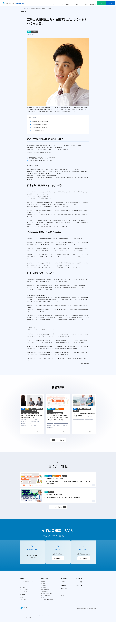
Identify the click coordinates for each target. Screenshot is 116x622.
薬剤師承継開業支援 (45, 589)
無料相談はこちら (58, 558)
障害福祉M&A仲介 (44, 587)
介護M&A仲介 (44, 585)
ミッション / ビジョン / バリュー (26, 581)
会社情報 (94, 1)
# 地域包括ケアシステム (31, 423)
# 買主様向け (30, 419)
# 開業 (33, 34)
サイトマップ (22, 617)
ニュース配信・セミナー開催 (47, 599)
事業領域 (21, 597)
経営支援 (42, 597)
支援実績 (63, 4)
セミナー (87, 4)
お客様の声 (68, 4)
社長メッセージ (23, 585)
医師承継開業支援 (44, 591)
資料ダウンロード (80, 578)
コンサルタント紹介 (24, 589)
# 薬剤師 (29, 34)
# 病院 (35, 419)
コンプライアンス (59, 615)
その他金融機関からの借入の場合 (38, 127)
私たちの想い (88, 1)
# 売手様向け (24, 419)
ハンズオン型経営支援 (45, 595)
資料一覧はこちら (83, 558)
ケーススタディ (75, 4)
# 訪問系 (23, 423)
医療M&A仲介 (44, 583)
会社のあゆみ (22, 587)
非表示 (34, 117)
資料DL (102, 3)
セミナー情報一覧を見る (56, 507)
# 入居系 (37, 421)
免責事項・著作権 (67, 615)
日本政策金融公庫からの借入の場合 (39, 124)
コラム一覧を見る (60, 440)
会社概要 (21, 583)
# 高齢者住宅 (24, 425)
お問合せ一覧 (79, 585)
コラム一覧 (23, 11)
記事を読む (39, 431)
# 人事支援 (30, 425)
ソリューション (55, 4)
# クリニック (24, 421)
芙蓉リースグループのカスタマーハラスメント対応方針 (30, 615)
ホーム (21, 8)
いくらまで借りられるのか (37, 130)
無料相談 (111, 3)
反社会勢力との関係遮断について (48, 615)
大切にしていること (24, 599)
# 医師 (29, 421)
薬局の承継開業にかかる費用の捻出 (39, 121)
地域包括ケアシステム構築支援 (47, 593)
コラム (82, 4)
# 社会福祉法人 (64, 423)
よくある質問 (93, 4)
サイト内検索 (28, 617)
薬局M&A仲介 (44, 581)
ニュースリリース (23, 591)
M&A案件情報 (64, 578)
